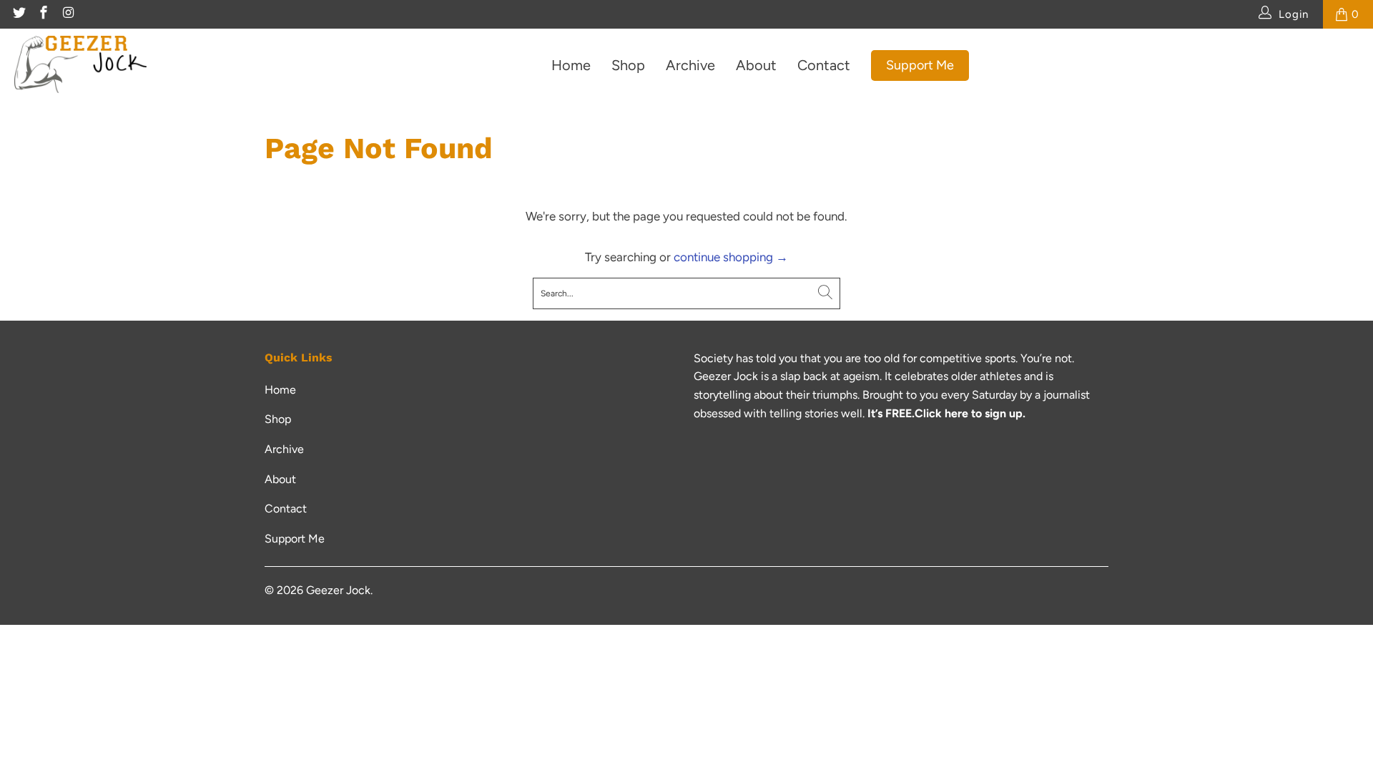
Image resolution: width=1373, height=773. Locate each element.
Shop (628, 65)
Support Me (920, 65)
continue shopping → (731, 257)
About (756, 65)
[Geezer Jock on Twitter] (18, 14)
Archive (690, 65)
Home (571, 65)
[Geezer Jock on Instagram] (67, 14)
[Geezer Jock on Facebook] (43, 14)
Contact (823, 65)
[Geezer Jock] (80, 65)
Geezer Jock (338, 590)
